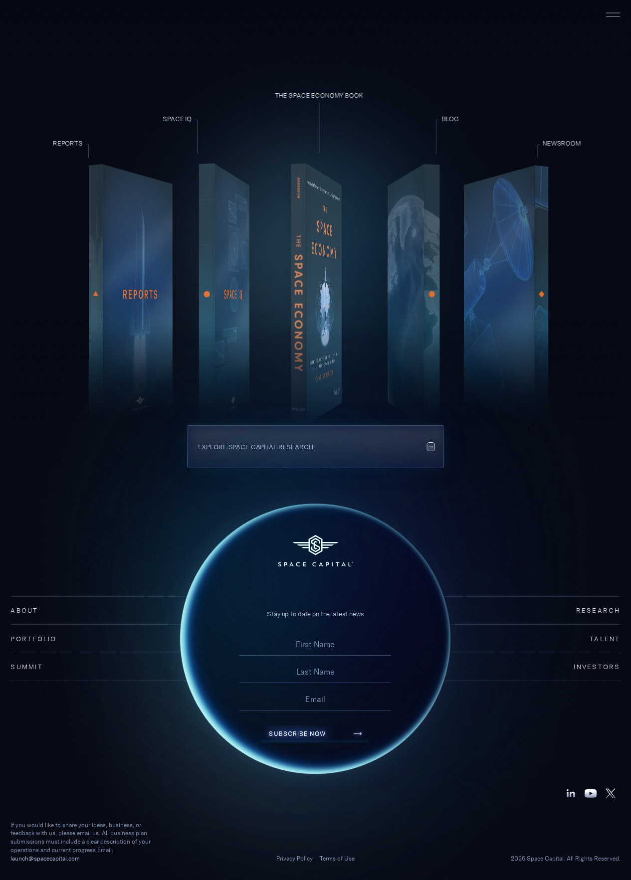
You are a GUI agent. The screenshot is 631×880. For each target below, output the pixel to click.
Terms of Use (337, 858)
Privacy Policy (294, 858)
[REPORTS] (131, 294)
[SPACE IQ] (223, 294)
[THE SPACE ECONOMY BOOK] (315, 294)
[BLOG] (407, 294)
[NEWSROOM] (499, 294)
